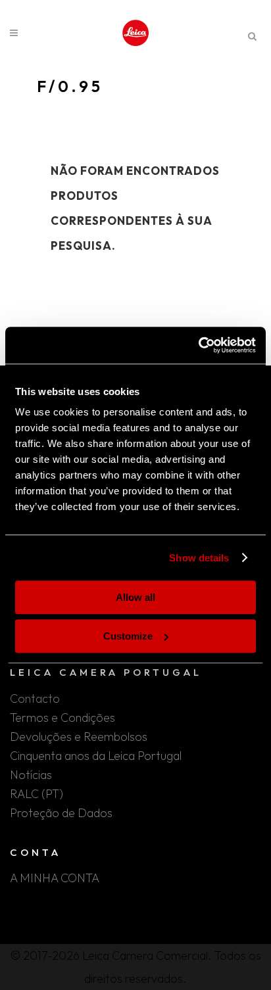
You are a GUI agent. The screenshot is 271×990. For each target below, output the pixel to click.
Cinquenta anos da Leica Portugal (96, 756)
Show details (199, 557)
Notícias (31, 775)
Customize (128, 636)
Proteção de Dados (61, 813)
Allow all (135, 597)
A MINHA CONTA (54, 878)
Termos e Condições (62, 718)
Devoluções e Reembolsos (78, 737)
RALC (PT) (36, 794)
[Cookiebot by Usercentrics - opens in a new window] (198, 345)
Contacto (35, 699)
